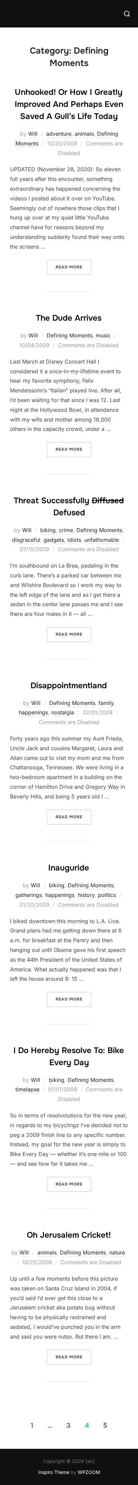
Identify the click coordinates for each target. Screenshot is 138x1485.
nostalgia (62, 712)
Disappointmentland (68, 686)
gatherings (28, 895)
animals (84, 133)
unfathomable (101, 539)
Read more (73, 267)
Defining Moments (69, 335)
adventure (58, 133)
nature (117, 1252)
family (106, 703)
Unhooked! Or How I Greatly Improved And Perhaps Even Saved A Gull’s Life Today (69, 104)
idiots (74, 539)
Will (33, 133)
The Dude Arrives (68, 318)
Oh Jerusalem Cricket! (69, 1235)
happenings (33, 712)
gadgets (54, 539)
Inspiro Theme (53, 1472)
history (86, 895)
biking (48, 530)
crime (66, 530)
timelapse (27, 1089)
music (103, 335)
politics (107, 895)
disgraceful (26, 539)
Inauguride (68, 868)
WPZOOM (89, 1472)
